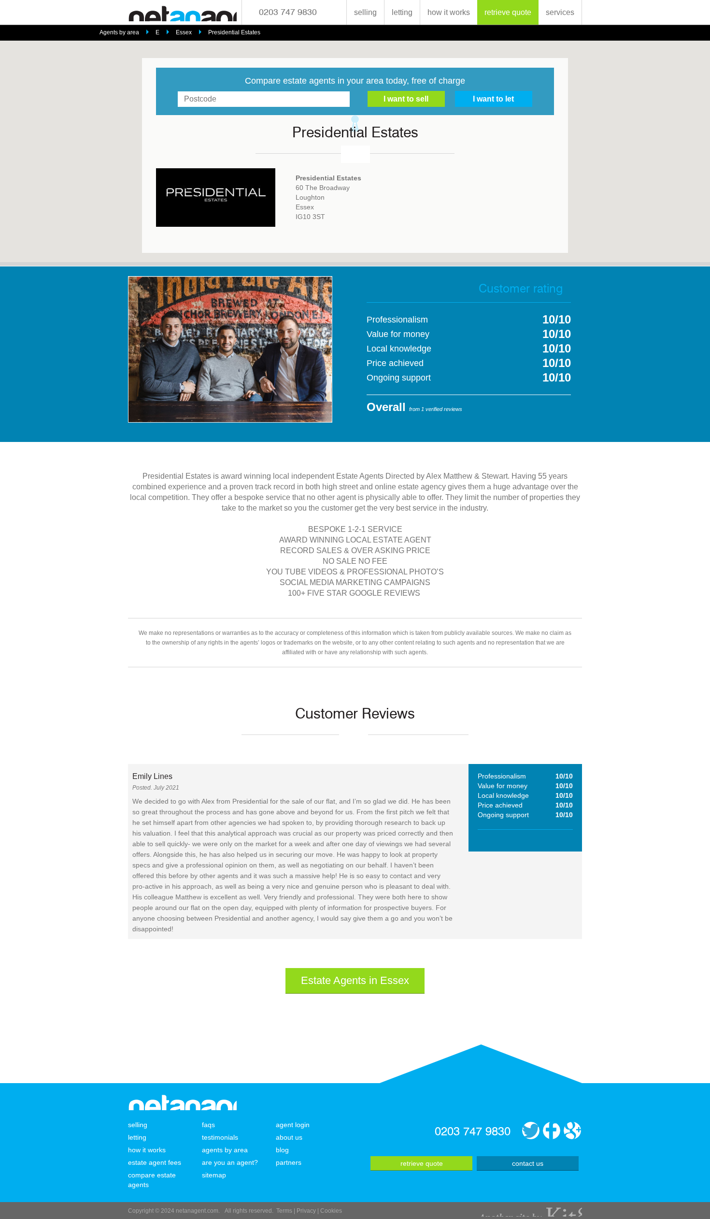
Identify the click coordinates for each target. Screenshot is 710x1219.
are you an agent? (230, 1162)
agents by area (225, 1150)
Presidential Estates (234, 32)
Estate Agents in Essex (355, 980)
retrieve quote (507, 12)
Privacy (306, 1210)
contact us (527, 1163)
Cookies (331, 1210)
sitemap (214, 1175)
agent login (293, 1125)
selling (365, 12)
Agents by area (119, 32)
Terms (284, 1210)
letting (402, 12)
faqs (208, 1125)
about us (289, 1137)
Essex (184, 32)
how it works (448, 12)
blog (282, 1150)
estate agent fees (154, 1162)
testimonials (220, 1137)
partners (288, 1162)
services (560, 12)
